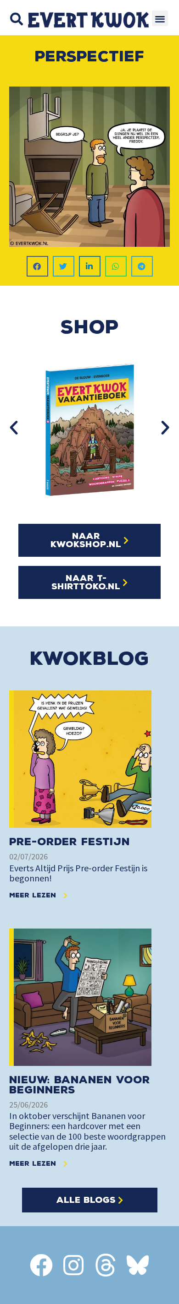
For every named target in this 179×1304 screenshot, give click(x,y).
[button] (16, 19)
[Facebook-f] (41, 1265)
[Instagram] (73, 1265)
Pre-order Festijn (69, 842)
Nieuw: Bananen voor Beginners (79, 1085)
